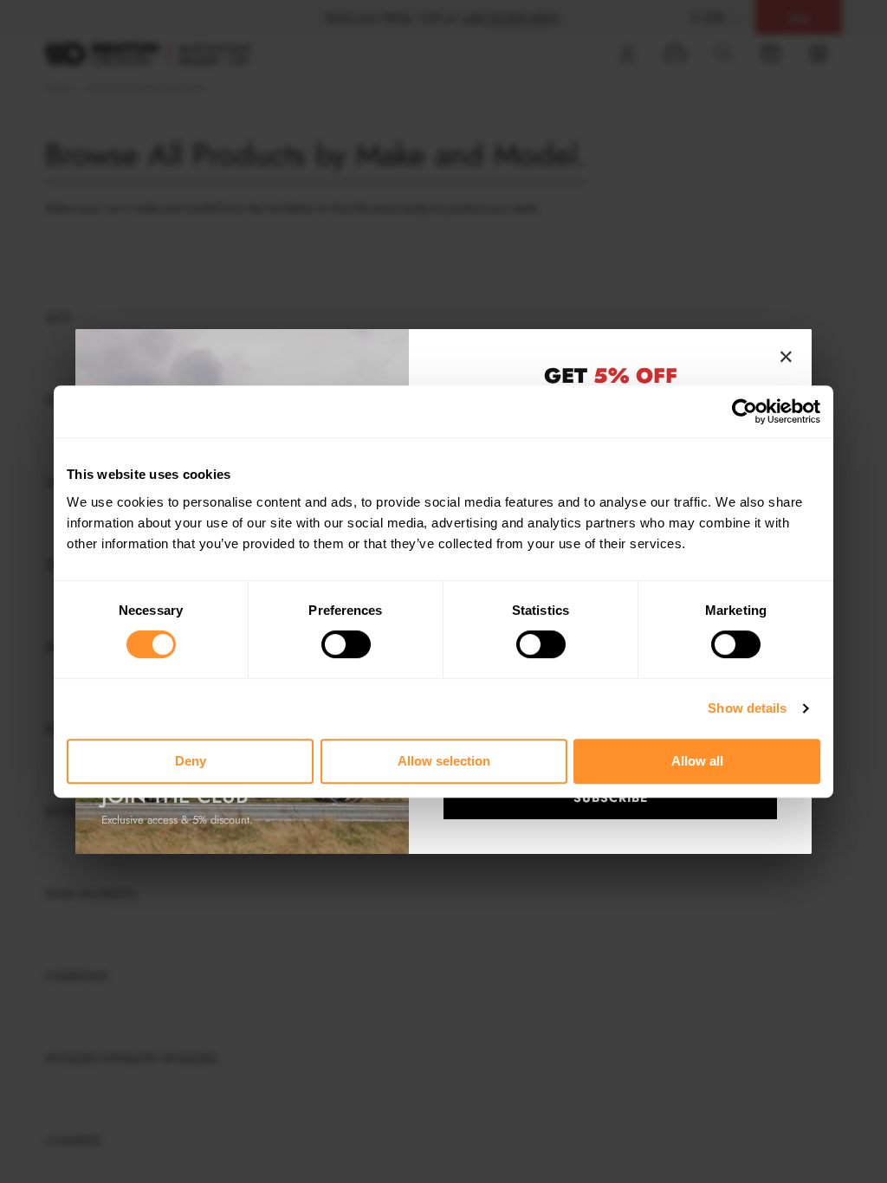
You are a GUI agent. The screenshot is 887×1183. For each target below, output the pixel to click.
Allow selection (444, 760)
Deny (190, 760)
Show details (747, 708)
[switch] (346, 644)
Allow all (697, 760)
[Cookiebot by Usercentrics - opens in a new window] (744, 411)
